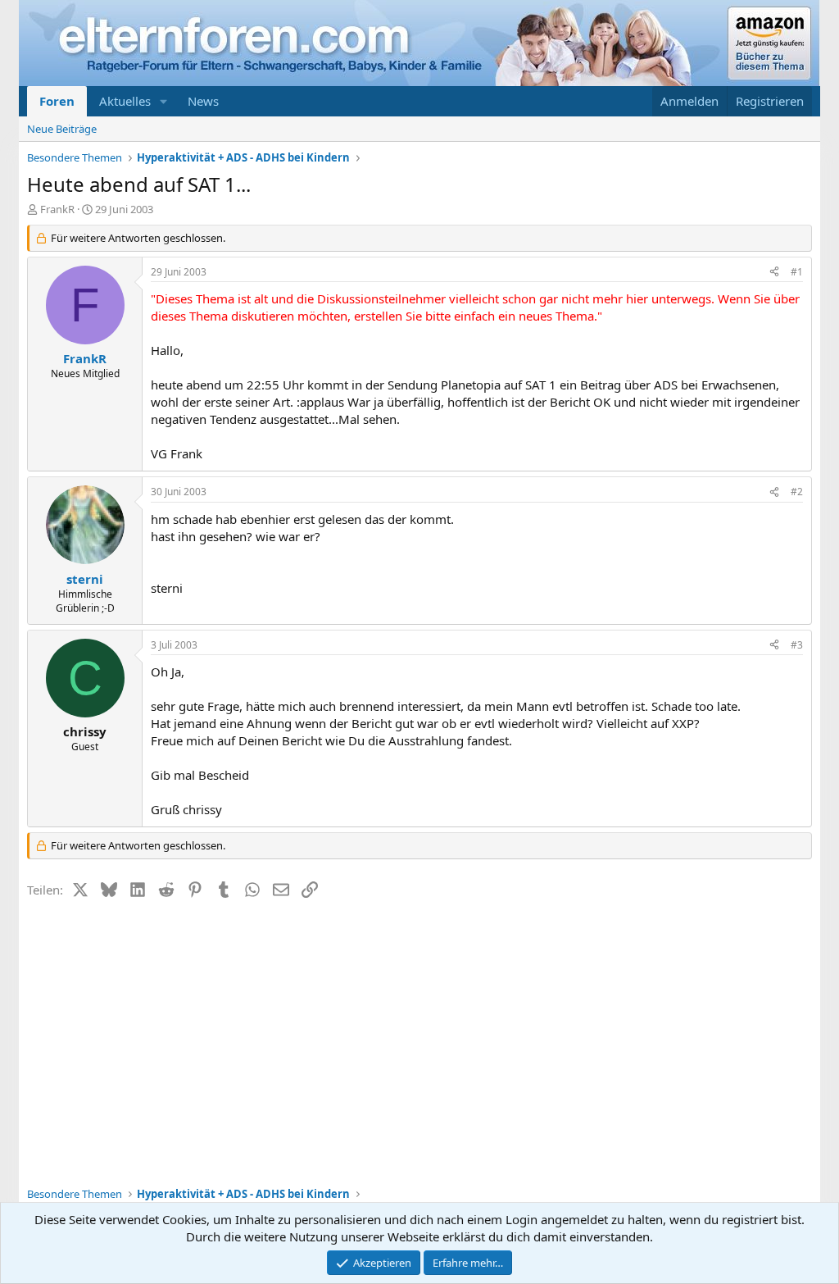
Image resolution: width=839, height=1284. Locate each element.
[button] (163, 101)
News (203, 101)
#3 (797, 645)
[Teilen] (774, 272)
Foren (57, 101)
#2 (797, 492)
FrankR (57, 209)
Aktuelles (125, 101)
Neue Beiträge (62, 128)
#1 (797, 272)
